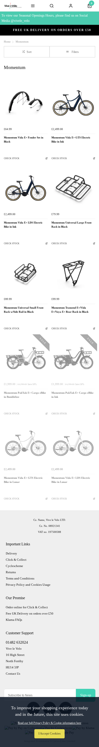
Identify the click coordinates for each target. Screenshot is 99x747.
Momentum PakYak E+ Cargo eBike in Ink (72, 395)
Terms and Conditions (20, 578)
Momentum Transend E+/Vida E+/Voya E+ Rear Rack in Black (69, 309)
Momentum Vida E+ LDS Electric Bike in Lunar (70, 480)
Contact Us (13, 673)
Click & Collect (16, 559)
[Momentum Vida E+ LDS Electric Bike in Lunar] (73, 443)
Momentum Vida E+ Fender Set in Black (23, 139)
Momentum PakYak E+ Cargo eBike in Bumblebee (25, 395)
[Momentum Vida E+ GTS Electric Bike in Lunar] (26, 443)
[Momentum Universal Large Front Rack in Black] (73, 188)
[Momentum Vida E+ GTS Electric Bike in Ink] (73, 103)
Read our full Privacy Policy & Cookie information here (49, 723)
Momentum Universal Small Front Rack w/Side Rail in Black (23, 309)
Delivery (11, 553)
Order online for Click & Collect (27, 607)
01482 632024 (17, 642)
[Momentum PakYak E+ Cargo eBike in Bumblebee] (26, 358)
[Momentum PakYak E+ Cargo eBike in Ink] (73, 358)
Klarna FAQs (14, 620)
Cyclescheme (14, 566)
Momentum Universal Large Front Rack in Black (71, 224)
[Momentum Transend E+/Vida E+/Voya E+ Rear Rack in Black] (73, 273)
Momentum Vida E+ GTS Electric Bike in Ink (70, 139)
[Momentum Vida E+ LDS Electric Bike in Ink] (26, 188)
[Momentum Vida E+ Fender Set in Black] (26, 103)
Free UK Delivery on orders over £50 (29, 613)
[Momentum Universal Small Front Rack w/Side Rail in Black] (26, 273)
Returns (11, 572)
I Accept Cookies (49, 733)
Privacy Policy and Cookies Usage (28, 584)
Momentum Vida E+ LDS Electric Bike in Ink (23, 224)
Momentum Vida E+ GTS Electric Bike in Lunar (23, 480)
